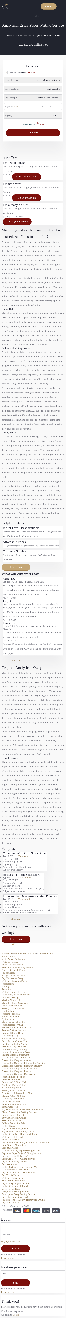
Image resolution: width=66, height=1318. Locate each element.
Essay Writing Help (11, 1087)
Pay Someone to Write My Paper (18, 1131)
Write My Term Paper (12, 964)
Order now (49, 6)
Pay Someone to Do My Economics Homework (25, 1142)
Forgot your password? (11, 1241)
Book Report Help (11, 1189)
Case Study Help (10, 1148)
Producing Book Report (13, 1076)
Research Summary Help (14, 1104)
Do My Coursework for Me (15, 1186)
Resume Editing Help (12, 1033)
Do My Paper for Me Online (16, 1169)
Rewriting (6, 989)
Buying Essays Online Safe (15, 1156)
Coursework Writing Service (16, 1115)
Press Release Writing (12, 1024)
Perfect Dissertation (11, 1101)
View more (16, 919)
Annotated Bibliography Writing (18, 1093)
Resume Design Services (14, 1046)
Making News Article (12, 1000)
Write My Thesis (10, 962)
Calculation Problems (12, 1005)
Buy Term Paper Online (13, 1180)
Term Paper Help (10, 1106)
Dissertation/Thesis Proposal (16, 1057)
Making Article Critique (13, 1096)
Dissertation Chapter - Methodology (19, 1068)
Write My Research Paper (14, 981)
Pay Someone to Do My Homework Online (23, 1199)
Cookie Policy (46, 953)
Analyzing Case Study (13, 1098)
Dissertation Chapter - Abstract (17, 1060)
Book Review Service (12, 1079)
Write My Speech (10, 1139)
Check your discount (26, 176)
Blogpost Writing (10, 997)
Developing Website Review (16, 994)
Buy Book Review (11, 1202)
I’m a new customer (22, 72)
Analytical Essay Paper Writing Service (21, 1150)
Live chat (35, 16)
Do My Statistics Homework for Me (19, 1167)
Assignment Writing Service (15, 1191)
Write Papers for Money (13, 959)
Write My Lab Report (12, 1137)
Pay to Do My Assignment (15, 1128)
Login (61, 6)
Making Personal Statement (15, 1055)
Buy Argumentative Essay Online (18, 1172)
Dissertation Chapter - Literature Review (22, 1065)
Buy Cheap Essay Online (14, 1161)
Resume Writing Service (14, 1030)
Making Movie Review (13, 1008)
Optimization (8, 1019)
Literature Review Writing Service (18, 1158)
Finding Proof (8, 1011)
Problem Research (11, 1014)
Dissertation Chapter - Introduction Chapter (23, 1063)
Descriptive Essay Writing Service (18, 1194)
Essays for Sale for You (13, 975)
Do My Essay (8, 1126)
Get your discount (27, 197)
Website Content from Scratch (16, 1027)
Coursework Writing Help (14, 1082)
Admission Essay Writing (14, 1049)
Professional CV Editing (14, 1038)
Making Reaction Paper (13, 1090)
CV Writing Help (10, 1035)
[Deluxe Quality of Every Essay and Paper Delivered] (5, 6)
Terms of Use (8, 953)
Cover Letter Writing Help (15, 1041)
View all (16, 660)
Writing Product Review (13, 992)
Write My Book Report (13, 1178)
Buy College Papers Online (15, 1183)
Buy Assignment (10, 1164)
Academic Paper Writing (14, 1085)
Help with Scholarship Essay (16, 1052)
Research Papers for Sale (14, 1120)
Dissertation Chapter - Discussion (18, 1074)
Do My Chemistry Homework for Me (20, 1134)
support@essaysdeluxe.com (17, 951)
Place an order (16, 567)
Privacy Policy (9, 956)
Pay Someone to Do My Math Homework (22, 1109)
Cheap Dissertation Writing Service (19, 1112)
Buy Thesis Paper (10, 1175)
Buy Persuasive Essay (12, 978)
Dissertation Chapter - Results (16, 1071)
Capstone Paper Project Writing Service (21, 1153)
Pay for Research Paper (13, 970)
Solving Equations (11, 1016)
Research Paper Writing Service (17, 967)
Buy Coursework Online (14, 1117)
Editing (5, 986)
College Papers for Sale (13, 1123)
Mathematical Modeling (13, 1022)
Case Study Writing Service (15, 1145)
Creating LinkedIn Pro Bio (15, 1044)
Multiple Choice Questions (15, 1003)
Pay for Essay (8, 972)
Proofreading (8, 983)
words (15, 107)
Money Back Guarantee (27, 953)
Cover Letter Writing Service (16, 1197)
